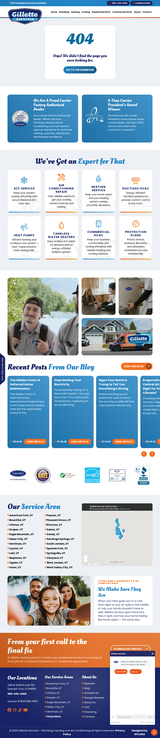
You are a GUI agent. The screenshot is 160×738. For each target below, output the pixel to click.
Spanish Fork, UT (57, 548)
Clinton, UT (16, 525)
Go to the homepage (80, 70)
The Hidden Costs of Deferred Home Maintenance (25, 384)
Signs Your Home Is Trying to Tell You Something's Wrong (113, 384)
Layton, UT (16, 548)
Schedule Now (142, 3)
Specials (89, 683)
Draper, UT (16, 529)
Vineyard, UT (55, 558)
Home (54, 12)
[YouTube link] (25, 710)
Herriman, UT (17, 543)
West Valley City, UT (60, 567)
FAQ (86, 707)
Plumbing (64, 12)
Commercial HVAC (122, 12)
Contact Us (91, 693)
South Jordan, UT (58, 543)
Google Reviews (94, 697)
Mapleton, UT (17, 558)
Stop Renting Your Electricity (67, 382)
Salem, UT (53, 529)
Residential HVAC (101, 12)
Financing (90, 712)
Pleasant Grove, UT (59, 520)
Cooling (86, 12)
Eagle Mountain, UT (21, 534)
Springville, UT (56, 553)
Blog (87, 688)
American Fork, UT (21, 515)
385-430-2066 (119, 3)
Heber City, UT (18, 539)
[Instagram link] (14, 710)
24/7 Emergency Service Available (28, 3)
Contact (147, 12)
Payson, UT (54, 515)
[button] (24, 191)
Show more (54, 716)
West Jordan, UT (57, 562)
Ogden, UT (16, 562)
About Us (90, 702)
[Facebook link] (9, 710)
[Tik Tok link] (20, 710)
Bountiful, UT (17, 520)
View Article (35, 441)
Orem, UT (15, 567)
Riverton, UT (54, 525)
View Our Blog (134, 366)
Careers (89, 716)
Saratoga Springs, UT (60, 539)
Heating (75, 12)
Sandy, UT (53, 534)
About (137, 12)
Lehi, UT (14, 553)
